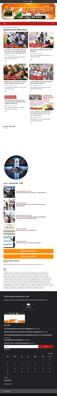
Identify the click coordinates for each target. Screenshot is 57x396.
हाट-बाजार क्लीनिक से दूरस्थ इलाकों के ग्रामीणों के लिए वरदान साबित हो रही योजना (41, 83)
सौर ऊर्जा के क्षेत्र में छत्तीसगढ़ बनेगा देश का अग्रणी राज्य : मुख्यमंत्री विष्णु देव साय (31, 193)
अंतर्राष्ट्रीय (6, 273)
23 (49, 368)
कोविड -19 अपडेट (7, 276)
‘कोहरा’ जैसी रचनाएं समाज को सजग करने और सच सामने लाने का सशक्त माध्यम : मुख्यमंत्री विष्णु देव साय (31, 205)
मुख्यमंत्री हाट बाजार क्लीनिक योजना (10, 46)
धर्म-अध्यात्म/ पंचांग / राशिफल (46, 279)
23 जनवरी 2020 (38, 53)
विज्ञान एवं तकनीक (21, 287)
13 (28, 365)
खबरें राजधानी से (33, 44)
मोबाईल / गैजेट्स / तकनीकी (36, 284)
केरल (46, 273)
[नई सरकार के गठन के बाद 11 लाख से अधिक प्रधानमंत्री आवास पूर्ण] (9, 242)
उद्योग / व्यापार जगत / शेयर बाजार (30, 273)
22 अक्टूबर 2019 (12, 105)
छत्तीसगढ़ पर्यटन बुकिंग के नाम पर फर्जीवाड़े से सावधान (26, 230)
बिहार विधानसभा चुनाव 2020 (8, 284)
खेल (26, 276)
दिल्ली (28, 279)
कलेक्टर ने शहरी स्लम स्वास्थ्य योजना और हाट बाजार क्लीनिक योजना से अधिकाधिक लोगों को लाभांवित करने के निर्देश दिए (15, 102)
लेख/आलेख (6, 287)
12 (22, 365)
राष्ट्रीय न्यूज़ (28, 307)
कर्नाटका (42, 273)
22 (43, 368)
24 (7, 371)
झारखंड (11, 279)
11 (15, 365)
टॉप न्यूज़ (17, 191)
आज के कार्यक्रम (15, 273)
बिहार (48, 281)
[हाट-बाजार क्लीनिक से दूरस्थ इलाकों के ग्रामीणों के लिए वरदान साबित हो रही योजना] (41, 72)
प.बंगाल (20, 281)
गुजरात (30, 276)
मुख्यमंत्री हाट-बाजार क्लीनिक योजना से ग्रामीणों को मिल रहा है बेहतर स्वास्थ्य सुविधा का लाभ (15, 83)
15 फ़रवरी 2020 (12, 55)
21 (35, 368)
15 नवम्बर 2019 (38, 85)
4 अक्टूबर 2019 (38, 117)
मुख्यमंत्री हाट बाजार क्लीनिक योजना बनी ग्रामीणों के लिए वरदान (41, 51)
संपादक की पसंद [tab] (13, 183)
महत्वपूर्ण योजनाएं (22, 284)
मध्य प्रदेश (16, 284)
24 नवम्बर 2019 (12, 85)
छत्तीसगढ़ (6, 44)
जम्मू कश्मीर (6, 279)
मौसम (42, 284)
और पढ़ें (6, 60)
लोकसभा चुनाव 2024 (13, 287)
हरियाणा (41, 287)
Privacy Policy (6, 391)
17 (7, 368)
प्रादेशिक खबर (11, 44)
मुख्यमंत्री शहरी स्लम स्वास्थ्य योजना (10, 96)
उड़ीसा (38, 273)
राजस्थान (46, 284)
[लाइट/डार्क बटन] (31, 1)
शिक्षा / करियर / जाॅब (29, 287)
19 (22, 368)
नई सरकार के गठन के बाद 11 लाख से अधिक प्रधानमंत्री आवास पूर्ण (28, 243)
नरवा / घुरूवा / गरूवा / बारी (8, 281)
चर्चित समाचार (35, 276)
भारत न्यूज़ (7, 55)
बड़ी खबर (25, 228)
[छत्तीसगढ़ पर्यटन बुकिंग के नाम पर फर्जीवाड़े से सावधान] (9, 229)
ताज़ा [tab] (6, 183)
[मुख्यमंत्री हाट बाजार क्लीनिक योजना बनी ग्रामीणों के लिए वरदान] (41, 40)
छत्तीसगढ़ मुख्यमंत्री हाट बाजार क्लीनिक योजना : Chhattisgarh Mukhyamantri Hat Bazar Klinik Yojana (41, 114)
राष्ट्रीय (51, 284)
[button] (4, 23)
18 (15, 368)
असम (10, 273)
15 (43, 365)
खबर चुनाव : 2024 (14, 276)
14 (35, 365)
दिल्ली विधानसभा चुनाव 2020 (35, 279)
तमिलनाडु (19, 279)
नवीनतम (42, 44)
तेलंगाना (24, 279)
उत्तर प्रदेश (22, 273)
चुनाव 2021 (41, 276)
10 (7, 365)
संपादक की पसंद (29, 191)
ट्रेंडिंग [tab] (21, 183)
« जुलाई (5, 377)
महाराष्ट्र (28, 284)
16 (49, 365)
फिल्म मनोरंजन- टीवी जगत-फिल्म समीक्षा (35, 281)
